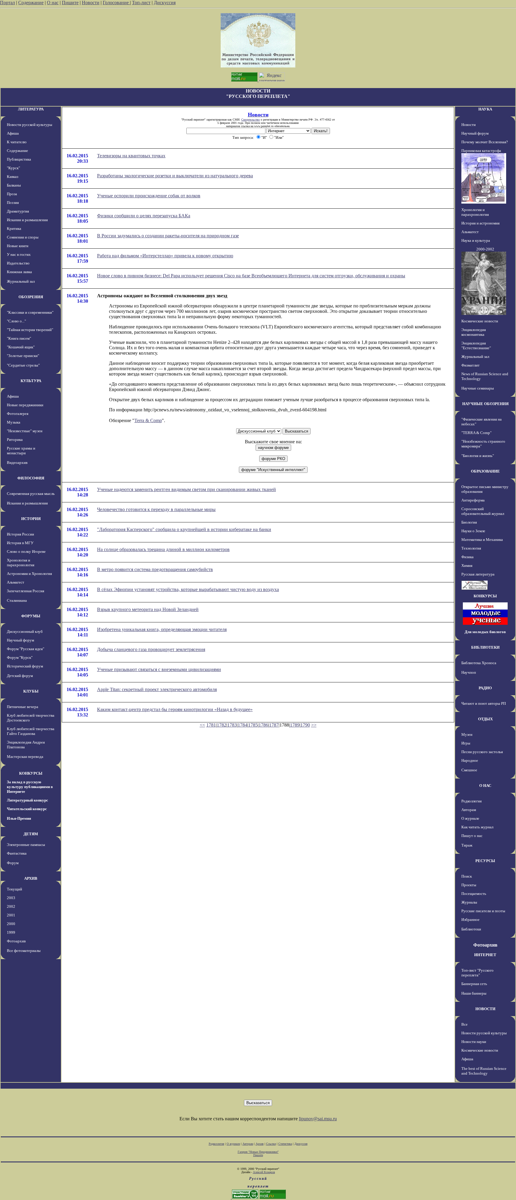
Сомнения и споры (23, 237)
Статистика (285, 1143)
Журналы (469, 902)
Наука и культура (475, 240)
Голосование (116, 2)
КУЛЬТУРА (31, 381)
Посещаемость (473, 893)
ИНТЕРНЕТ (485, 955)
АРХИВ (30, 878)
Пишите (70, 2)
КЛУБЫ (31, 691)
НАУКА (485, 109)
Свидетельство (250, 119)
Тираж (466, 845)
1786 (263, 724)
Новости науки (473, 1041)
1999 (11, 932)
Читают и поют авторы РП (483, 703)
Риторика (15, 439)
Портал (7, 2)
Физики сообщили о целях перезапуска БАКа (143, 215)
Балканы (14, 185)
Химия (466, 565)
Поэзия (13, 202)
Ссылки (271, 1143)
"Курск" (13, 168)
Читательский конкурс (27, 809)
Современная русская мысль (31, 493)
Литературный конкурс (27, 800)
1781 (211, 724)
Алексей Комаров (264, 1172)
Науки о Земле (473, 531)
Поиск (466, 876)
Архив (260, 1143)
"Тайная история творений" (30, 329)
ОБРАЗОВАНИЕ (485, 471)
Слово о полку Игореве (26, 551)
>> (314, 724)
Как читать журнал (477, 827)
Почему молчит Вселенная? (484, 142)
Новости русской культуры (29, 124)
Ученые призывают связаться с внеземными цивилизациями (159, 669)
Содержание (31, 2)
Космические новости (479, 321)
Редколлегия (471, 801)
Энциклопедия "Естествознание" (476, 345)
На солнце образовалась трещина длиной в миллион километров (163, 549)
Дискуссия (165, 2)
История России (20, 534)
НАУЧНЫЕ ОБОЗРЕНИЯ (485, 403)
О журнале (470, 818)
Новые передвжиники (25, 405)
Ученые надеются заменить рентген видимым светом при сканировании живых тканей (186, 489)
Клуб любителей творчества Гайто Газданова (30, 731)
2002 (11, 906)
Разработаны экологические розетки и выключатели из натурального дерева (175, 175)
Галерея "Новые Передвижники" (258, 1151)
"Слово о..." (16, 321)
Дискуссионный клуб (25, 631)
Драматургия (18, 211)
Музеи (466, 734)
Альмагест (15, 582)
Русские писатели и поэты (483, 911)
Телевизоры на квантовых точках (131, 155)
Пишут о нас (472, 835)
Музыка (13, 422)
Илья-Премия (19, 818)
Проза (12, 194)
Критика (14, 228)
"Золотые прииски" (23, 355)
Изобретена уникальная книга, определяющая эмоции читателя (162, 629)
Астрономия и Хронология (29, 573)
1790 (305, 724)
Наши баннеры (473, 993)
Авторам (468, 809)
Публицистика (19, 159)
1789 (295, 724)
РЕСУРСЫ (485, 861)
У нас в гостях (19, 254)
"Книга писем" (19, 338)
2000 (11, 923)
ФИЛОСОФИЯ (30, 478)
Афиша (13, 133)
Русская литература (477, 574)
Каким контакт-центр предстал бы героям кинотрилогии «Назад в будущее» (175, 709)
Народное (469, 760)
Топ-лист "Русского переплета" (477, 972)
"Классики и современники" (30, 312)
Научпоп (468, 672)
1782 (221, 724)
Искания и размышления (27, 220)
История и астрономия (480, 223)
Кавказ (12, 176)
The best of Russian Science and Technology (483, 1071)
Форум (13, 863)
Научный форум (20, 640)
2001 (11, 915)
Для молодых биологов (485, 632)
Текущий (14, 889)
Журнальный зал (21, 281)
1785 (253, 724)
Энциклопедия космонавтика (473, 332)
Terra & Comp (148, 420)
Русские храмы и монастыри (21, 450)
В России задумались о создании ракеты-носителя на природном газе (168, 235)
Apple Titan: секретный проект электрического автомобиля (157, 689)
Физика (467, 557)
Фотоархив (16, 941)
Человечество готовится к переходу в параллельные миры (156, 509)
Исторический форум (25, 666)
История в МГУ (20, 543)
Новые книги (17, 246)
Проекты (468, 885)
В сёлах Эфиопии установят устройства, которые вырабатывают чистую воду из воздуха (188, 589)
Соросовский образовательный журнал (482, 511)
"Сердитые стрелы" (23, 365)
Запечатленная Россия (25, 591)
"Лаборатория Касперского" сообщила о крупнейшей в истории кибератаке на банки (184, 529)
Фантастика (17, 853)
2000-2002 (485, 249)
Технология (471, 548)
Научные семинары (477, 388)
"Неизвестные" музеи (24, 431)
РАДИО (485, 688)
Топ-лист (141, 2)
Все (464, 1024)
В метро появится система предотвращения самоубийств (155, 569)
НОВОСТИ (485, 1009)
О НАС (485, 785)
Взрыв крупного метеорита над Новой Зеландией (148, 609)
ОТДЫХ (485, 719)
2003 (11, 898)
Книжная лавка (19, 272)
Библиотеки (471, 929)
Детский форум (20, 675)
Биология (469, 522)
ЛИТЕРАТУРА (31, 109)
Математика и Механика (482, 539)
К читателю (17, 142)
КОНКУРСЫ (30, 773)
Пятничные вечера (22, 706)
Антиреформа (473, 500)
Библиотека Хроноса (478, 663)
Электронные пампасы (26, 844)
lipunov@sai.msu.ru (318, 1118)
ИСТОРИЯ (31, 518)
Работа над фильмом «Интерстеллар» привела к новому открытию (165, 255)
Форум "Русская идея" (25, 649)
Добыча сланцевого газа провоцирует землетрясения (151, 649)
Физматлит (470, 365)
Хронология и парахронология (20, 562)
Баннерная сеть (474, 983)
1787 (274, 724)
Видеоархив (17, 462)
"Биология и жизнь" (477, 455)
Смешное (469, 770)
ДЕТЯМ (31, 834)
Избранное (470, 919)
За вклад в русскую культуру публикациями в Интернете (30, 787)
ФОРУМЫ (30, 616)
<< (202, 724)
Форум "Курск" (20, 657)
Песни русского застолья (482, 752)
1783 (232, 724)
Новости (90, 2)
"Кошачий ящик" (21, 347)
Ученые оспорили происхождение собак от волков (148, 195)
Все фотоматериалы (24, 950)
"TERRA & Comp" (476, 432)
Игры (465, 743)
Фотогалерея (17, 413)
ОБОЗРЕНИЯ (31, 297)
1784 (242, 724)
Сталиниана (17, 600)
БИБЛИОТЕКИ (485, 647)
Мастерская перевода (25, 756)
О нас (53, 2)
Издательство (18, 263)
